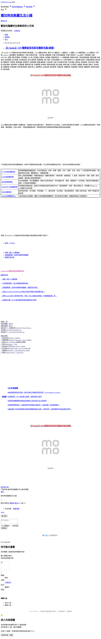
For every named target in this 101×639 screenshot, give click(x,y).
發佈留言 (4, 528)
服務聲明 (69, 611)
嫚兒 (2, 492)
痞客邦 (11, 503)
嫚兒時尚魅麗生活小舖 (16, 15)
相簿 (6, 35)
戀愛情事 (16, 509)
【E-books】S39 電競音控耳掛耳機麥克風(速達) (29, 48)
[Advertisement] (50, 145)
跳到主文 (4, 21)
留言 (16, 503)
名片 (6, 39)
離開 (11, 635)
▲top (2, 512)
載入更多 (4, 516)
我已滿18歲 (5, 635)
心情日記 (17, 31)
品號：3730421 (10, 243)
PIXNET (36, 611)
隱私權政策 (61, 611)
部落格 (7, 37)
